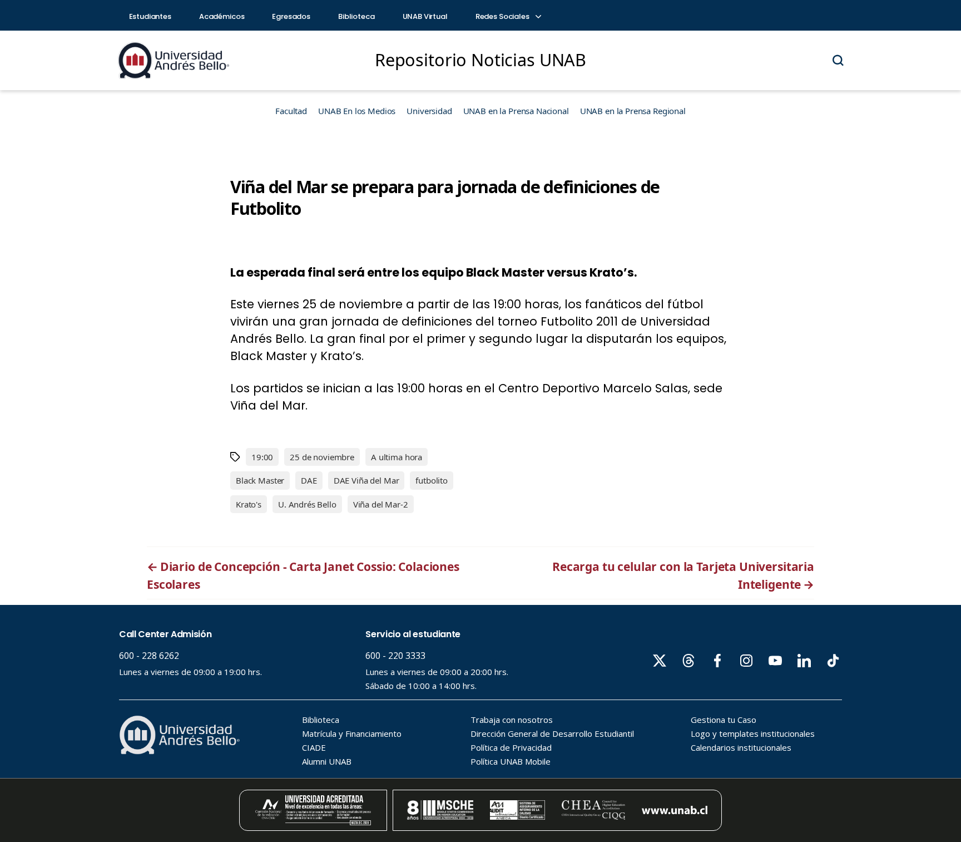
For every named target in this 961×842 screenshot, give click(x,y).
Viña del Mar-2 (380, 504)
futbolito (431, 480)
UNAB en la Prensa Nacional (516, 110)
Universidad (429, 110)
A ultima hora (396, 456)
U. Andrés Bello (307, 504)
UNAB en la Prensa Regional (633, 110)
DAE (309, 480)
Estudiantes (150, 16)
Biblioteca (356, 16)
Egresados (291, 16)
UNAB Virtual (425, 16)
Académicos (222, 16)
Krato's (248, 504)
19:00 (262, 456)
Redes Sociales (503, 16)
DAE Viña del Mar (366, 480)
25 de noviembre (322, 456)
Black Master (260, 480)
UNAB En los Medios (356, 110)
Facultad (291, 110)
